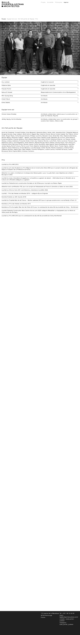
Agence (66, 2)
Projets (43, 2)
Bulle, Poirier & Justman (11, 0)
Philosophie (58, 2)
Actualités (50, 2)
